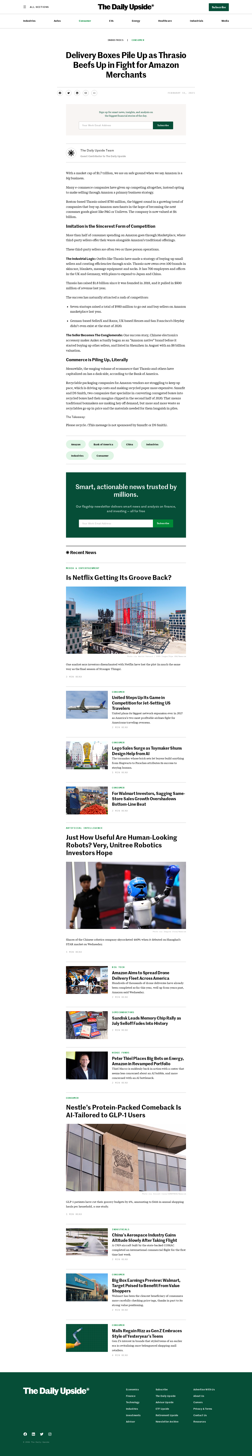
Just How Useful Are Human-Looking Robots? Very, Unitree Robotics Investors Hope (121, 844)
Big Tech (118, 967)
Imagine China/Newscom (175, 931)
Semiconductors (123, 1012)
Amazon (76, 444)
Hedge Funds (120, 1053)
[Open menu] (36, 7)
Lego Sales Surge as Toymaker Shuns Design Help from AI (147, 750)
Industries (29, 20)
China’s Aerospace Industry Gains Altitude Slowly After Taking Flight (144, 1237)
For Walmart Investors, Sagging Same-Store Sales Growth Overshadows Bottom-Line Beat (148, 798)
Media (225, 20)
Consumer (85, 20)
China (129, 444)
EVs (111, 20)
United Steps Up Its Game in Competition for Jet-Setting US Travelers (141, 702)
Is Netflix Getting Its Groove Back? (118, 577)
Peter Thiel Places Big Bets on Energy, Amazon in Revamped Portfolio (148, 1060)
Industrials (196, 20)
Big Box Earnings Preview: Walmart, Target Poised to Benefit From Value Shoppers (146, 1285)
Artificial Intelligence (84, 828)
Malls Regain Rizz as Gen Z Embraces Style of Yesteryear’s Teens (147, 1333)
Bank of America (103, 444)
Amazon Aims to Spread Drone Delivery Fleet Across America (140, 975)
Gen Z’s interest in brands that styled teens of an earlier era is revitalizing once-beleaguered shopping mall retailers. (147, 1345)
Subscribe (163, 125)
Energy (136, 20)
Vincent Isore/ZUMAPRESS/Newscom (169, 1194)
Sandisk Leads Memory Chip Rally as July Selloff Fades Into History (146, 1020)
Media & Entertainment (82, 568)
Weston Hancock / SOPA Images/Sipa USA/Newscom (162, 656)
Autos (57, 20)
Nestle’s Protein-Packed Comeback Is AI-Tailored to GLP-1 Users (123, 1111)
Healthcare (165, 20)
